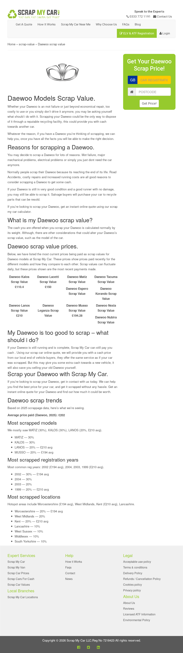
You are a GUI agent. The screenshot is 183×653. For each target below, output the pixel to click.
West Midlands (24, 516)
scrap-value (26, 44)
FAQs (125, 24)
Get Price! (149, 103)
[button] (78, 647)
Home (11, 44)
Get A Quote (24, 24)
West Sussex (23, 531)
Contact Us (164, 16)
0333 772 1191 (140, 16)
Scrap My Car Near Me (75, 24)
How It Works (47, 24)
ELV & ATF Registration (138, 33)
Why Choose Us (106, 24)
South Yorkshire (25, 541)
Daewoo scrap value (51, 44)
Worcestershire (25, 511)
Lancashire (22, 526)
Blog (138, 24)
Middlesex (21, 536)
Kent (18, 521)
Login (166, 33)
